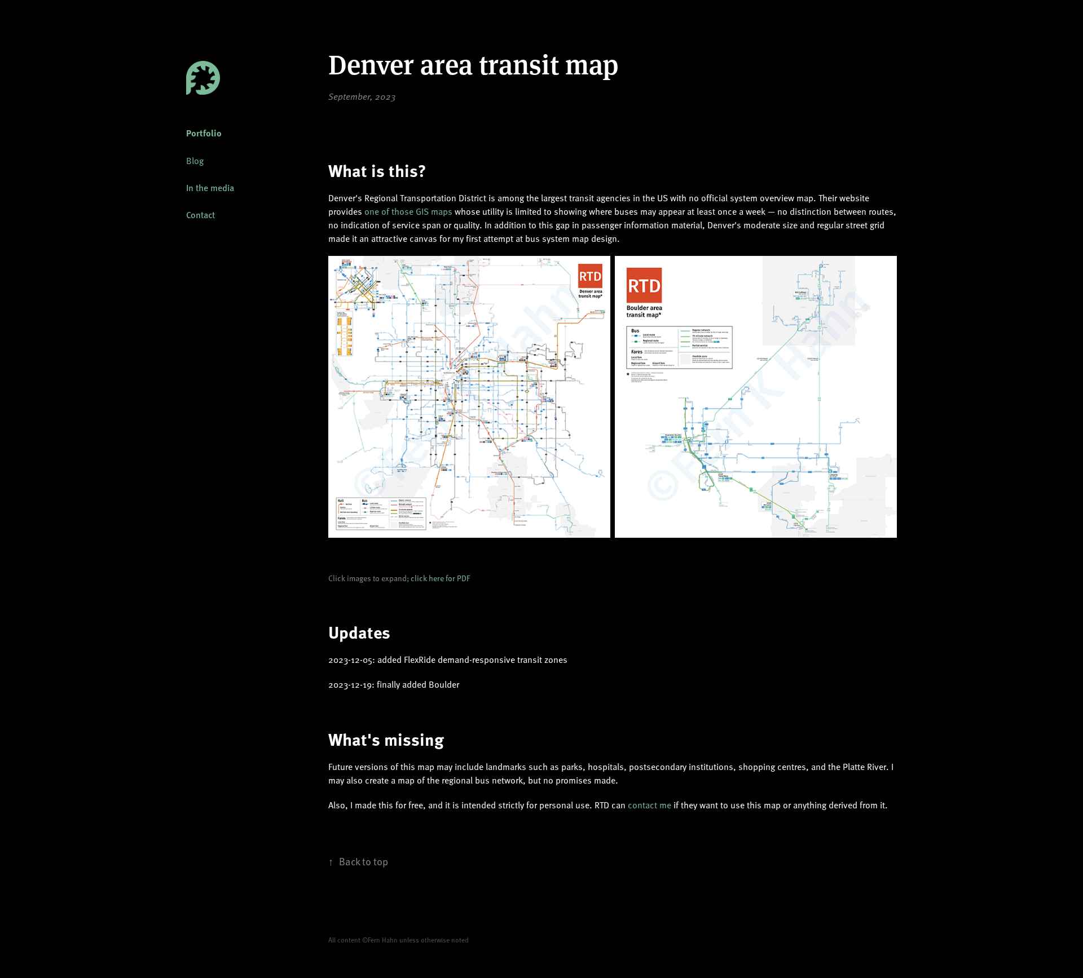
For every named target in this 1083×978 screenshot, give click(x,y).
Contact (200, 214)
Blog (195, 160)
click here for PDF (440, 578)
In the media (210, 187)
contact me (649, 804)
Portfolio (204, 132)
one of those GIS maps (408, 211)
